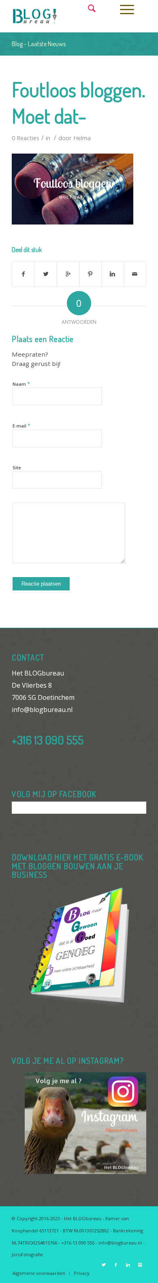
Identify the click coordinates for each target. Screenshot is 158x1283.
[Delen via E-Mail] (135, 274)
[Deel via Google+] (68, 274)
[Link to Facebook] (116, 1265)
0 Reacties (25, 138)
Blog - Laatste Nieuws (39, 44)
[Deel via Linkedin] (113, 274)
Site (17, 467)
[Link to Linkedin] (128, 1265)
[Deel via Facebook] (23, 274)
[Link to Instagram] (140, 1265)
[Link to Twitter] (104, 1265)
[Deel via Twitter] (46, 274)
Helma (82, 138)
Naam (21, 383)
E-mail (21, 425)
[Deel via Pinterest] (90, 274)
